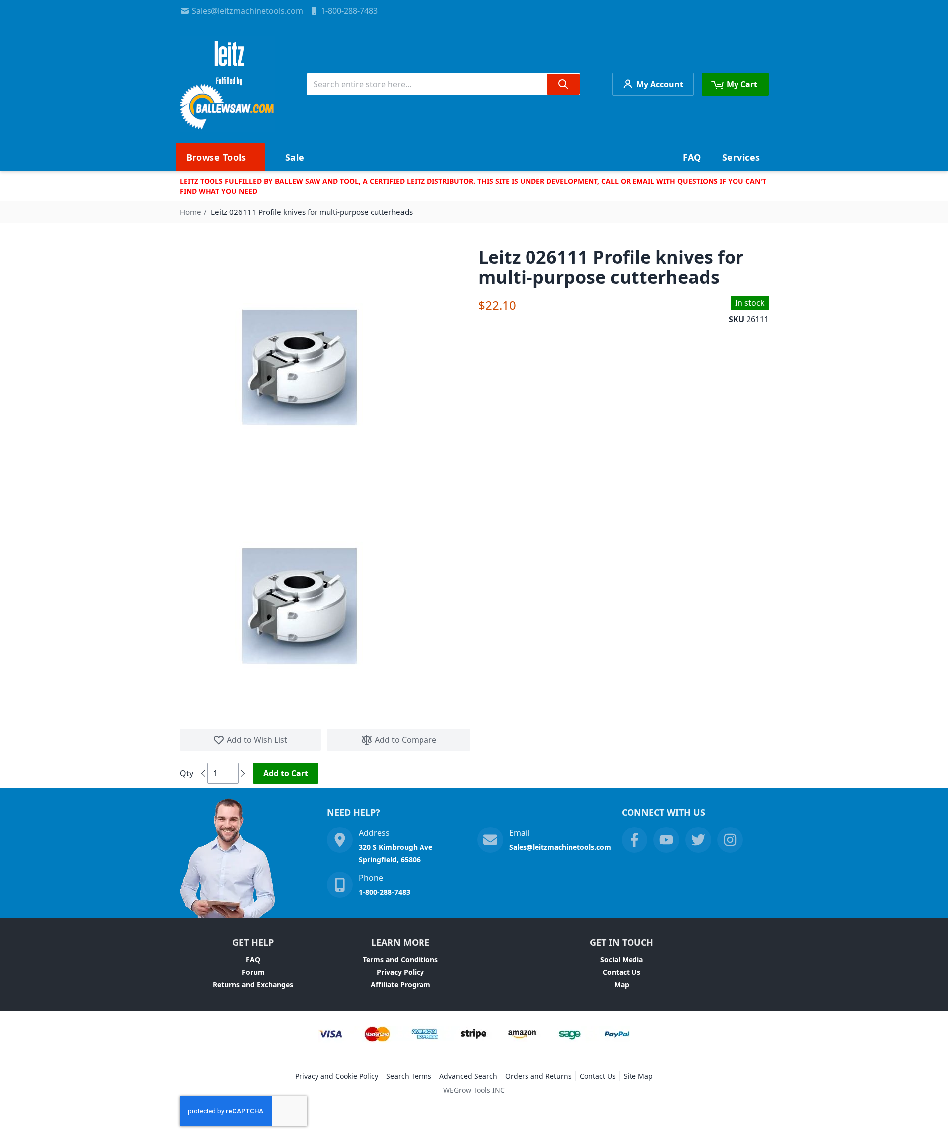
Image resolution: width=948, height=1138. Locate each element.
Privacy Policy (400, 972)
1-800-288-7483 (349, 10)
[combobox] (443, 84)
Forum (253, 972)
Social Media (621, 959)
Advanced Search (468, 1076)
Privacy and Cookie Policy (336, 1076)
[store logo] (227, 84)
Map (621, 984)
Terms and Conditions (400, 959)
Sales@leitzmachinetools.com (247, 10)
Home (190, 212)
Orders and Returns (538, 1076)
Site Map (638, 1076)
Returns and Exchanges (253, 984)
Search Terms (408, 1076)
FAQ (253, 959)
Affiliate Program (400, 984)
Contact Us (621, 972)
